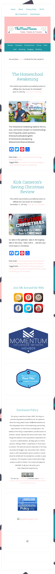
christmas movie (34, 266)
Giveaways (18, 264)
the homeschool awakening (26, 165)
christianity (23, 266)
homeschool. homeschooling (30, 162)
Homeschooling (35, 157)
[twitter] (28, 312)
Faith (19, 157)
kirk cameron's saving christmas (28, 269)
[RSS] (18, 302)
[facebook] (18, 312)
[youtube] (39, 312)
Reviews (19, 160)
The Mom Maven (27, 30)
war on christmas (23, 271)
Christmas (21, 261)
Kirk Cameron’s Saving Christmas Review (27, 186)
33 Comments (39, 205)
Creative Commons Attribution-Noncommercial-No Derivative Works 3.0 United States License (27, 481)
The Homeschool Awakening (27, 76)
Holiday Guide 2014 (30, 264)
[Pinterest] (28, 302)
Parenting (12, 160)
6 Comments (37, 92)
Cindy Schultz (23, 478)
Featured (25, 157)
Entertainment (31, 261)
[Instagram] (39, 302)
